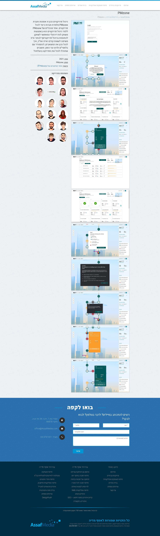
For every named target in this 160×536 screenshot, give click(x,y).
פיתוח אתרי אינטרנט (47, 479)
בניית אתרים (82, 5)
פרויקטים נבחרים (115, 5)
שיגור (78, 451)
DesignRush (47, 497)
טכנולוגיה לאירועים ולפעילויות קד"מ (47, 475)
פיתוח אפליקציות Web (80, 490)
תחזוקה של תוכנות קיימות (80, 479)
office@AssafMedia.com (46, 428)
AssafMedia (125, 17)
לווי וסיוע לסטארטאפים (80, 486)
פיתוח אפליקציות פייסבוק (47, 483)
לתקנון (115, 524)
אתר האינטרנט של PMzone (50, 66)
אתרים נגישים (80, 494)
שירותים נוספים (70, 5)
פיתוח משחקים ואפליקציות (98, 5)
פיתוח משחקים (47, 472)
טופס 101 (79, 510)
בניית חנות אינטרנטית (47, 490)
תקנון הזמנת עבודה (69, 510)
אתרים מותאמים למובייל (47, 486)
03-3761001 (46, 437)
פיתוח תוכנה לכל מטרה (80, 483)
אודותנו (126, 5)
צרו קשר (60, 5)
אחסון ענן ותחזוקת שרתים (80, 472)
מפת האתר (87, 510)
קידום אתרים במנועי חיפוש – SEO (80, 497)
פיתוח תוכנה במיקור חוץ (80, 475)
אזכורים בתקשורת (80, 501)
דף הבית (94, 510)
